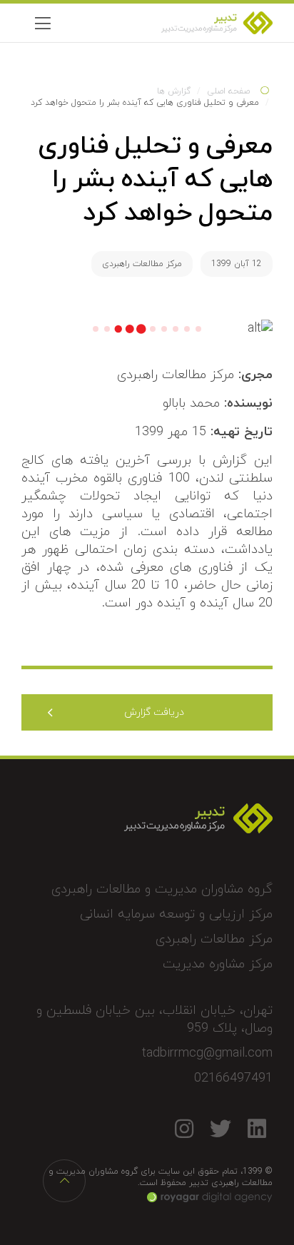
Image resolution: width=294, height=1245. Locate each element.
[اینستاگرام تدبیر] (184, 1128)
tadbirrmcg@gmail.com (207, 1053)
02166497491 (233, 1078)
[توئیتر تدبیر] (220, 1128)
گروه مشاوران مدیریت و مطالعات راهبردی (162, 889)
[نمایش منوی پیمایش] (42, 22)
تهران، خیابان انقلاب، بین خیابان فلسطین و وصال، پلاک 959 (154, 1019)
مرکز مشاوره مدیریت (218, 964)
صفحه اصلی (228, 91)
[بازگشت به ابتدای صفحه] (64, 1180)
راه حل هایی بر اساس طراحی (210, 1197)
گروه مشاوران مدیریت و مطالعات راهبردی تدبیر (171, 23)
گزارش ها (174, 91)
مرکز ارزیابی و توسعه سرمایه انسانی (176, 914)
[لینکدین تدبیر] (256, 1128)
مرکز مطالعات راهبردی (142, 264)
